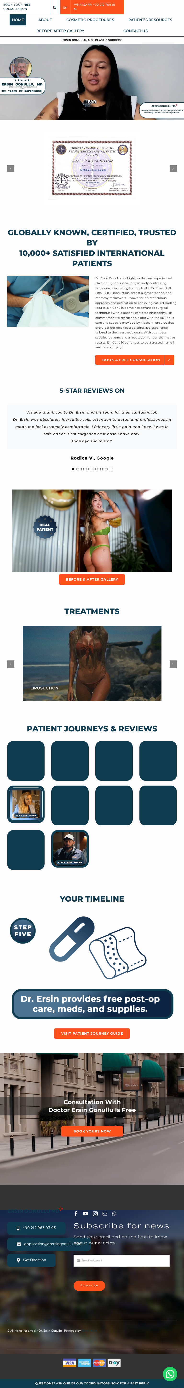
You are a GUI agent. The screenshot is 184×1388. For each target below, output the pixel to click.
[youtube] (85, 1213)
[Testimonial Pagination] (73, 469)
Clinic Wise (89, 1331)
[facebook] (76, 1213)
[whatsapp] (114, 1213)
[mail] (105, 1213)
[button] (170, 1374)
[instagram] (95, 1213)
